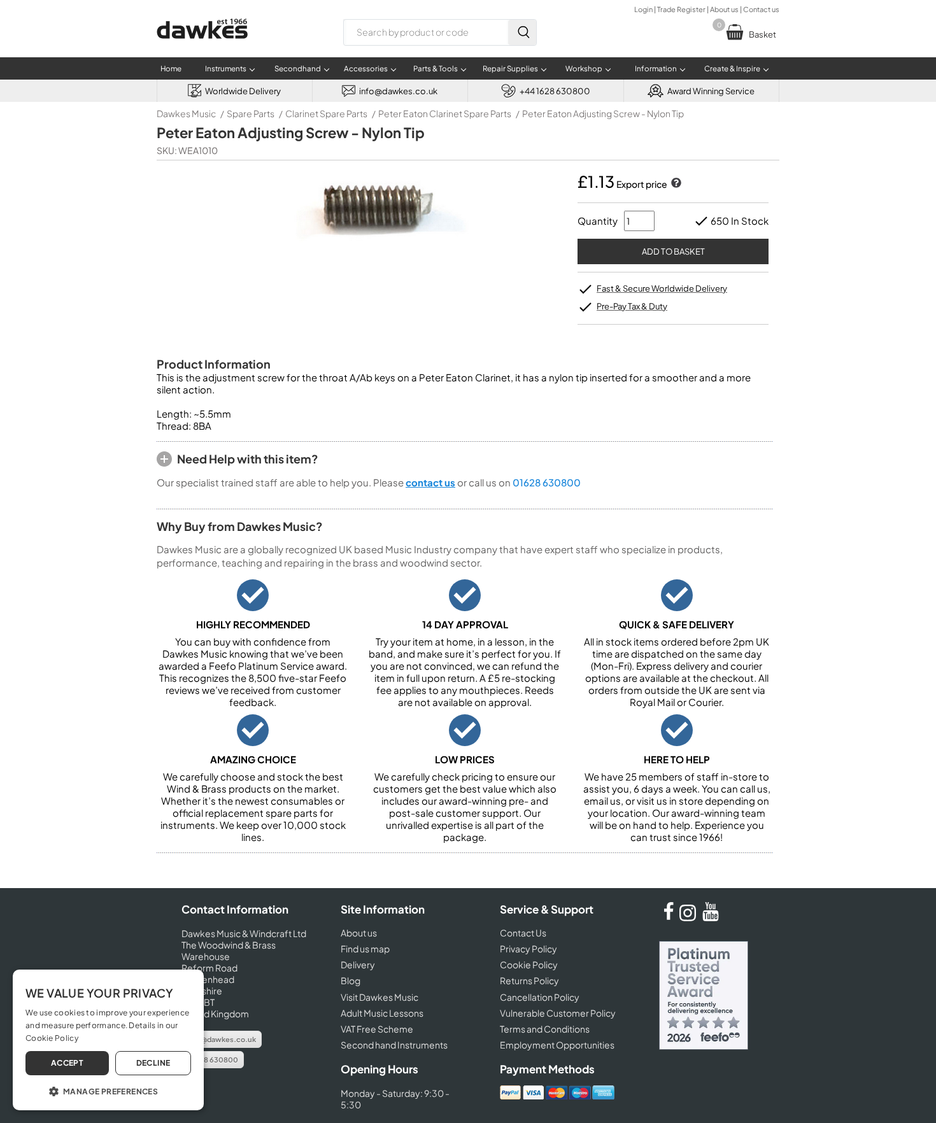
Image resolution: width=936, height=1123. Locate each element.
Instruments (225, 68)
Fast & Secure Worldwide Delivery (662, 288)
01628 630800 (547, 482)
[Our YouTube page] (710, 917)
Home (170, 68)
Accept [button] (67, 1063)
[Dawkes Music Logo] (202, 46)
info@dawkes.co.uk (221, 1039)
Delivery (358, 964)
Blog (350, 980)
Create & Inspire (732, 68)
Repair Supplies (510, 68)
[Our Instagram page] (689, 917)
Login (643, 9)
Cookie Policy (529, 964)
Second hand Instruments (394, 1044)
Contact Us (523, 932)
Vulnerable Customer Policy (558, 1013)
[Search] (522, 32)
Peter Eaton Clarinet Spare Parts (444, 113)
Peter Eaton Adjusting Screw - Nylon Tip (603, 113)
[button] (108, 1091)
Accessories (366, 68)
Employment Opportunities (557, 1044)
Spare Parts (250, 113)
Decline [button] (153, 1063)
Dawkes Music (186, 113)
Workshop (583, 68)
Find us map (365, 948)
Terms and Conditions (545, 1029)
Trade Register (681, 9)
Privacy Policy (528, 948)
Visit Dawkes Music (379, 997)
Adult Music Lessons (382, 1013)
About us (724, 9)
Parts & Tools (435, 68)
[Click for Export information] (675, 184)
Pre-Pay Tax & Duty (632, 306)
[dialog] (108, 1040)
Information (656, 68)
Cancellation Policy (539, 997)
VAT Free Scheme (377, 1029)
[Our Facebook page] (668, 917)
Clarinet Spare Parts (326, 113)
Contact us (761, 9)
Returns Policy (529, 980)
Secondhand (297, 68)
